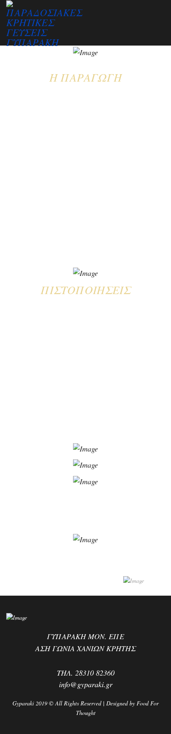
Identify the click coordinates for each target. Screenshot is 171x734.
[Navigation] (161, 21)
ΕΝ (14, 56)
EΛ (5, 56)
